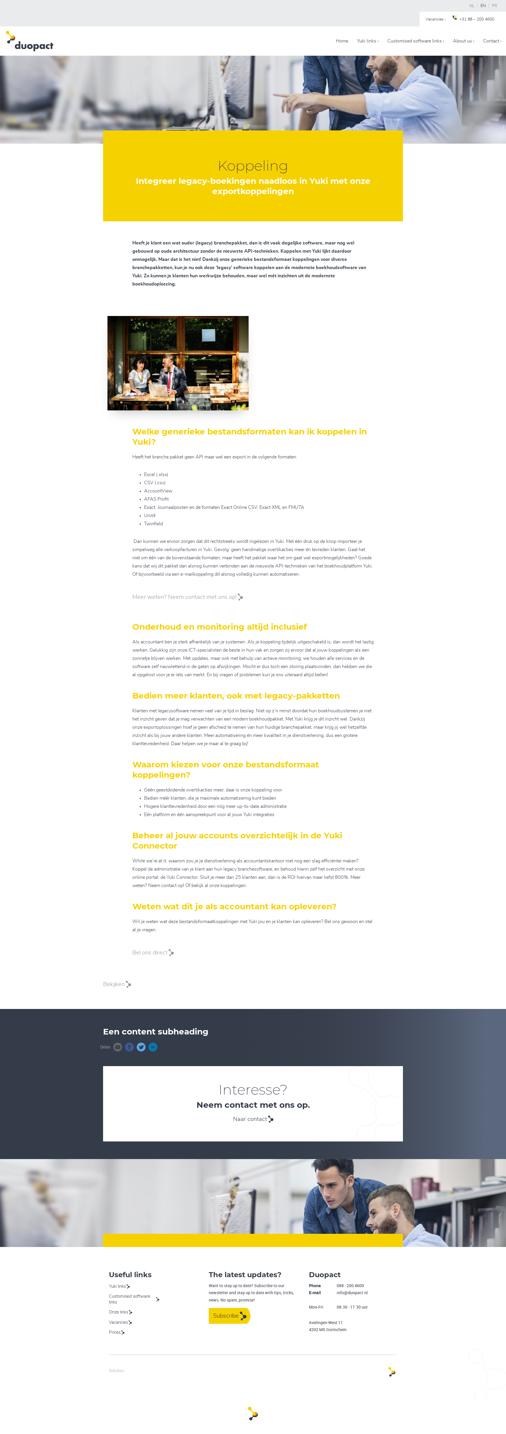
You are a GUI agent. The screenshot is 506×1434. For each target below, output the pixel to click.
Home (342, 41)
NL (471, 6)
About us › (463, 41)
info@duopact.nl (352, 1292)
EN (483, 6)
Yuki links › (368, 41)
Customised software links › (415, 41)
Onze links (118, 1312)
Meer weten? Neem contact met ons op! (184, 597)
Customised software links (129, 1299)
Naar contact (250, 1119)
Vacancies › (435, 19)
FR (494, 6)
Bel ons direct (149, 953)
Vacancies (118, 1322)
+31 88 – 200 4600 (476, 19)
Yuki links (117, 1286)
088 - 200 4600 (350, 1285)
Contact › (492, 41)
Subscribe (226, 1316)
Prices (115, 1332)
